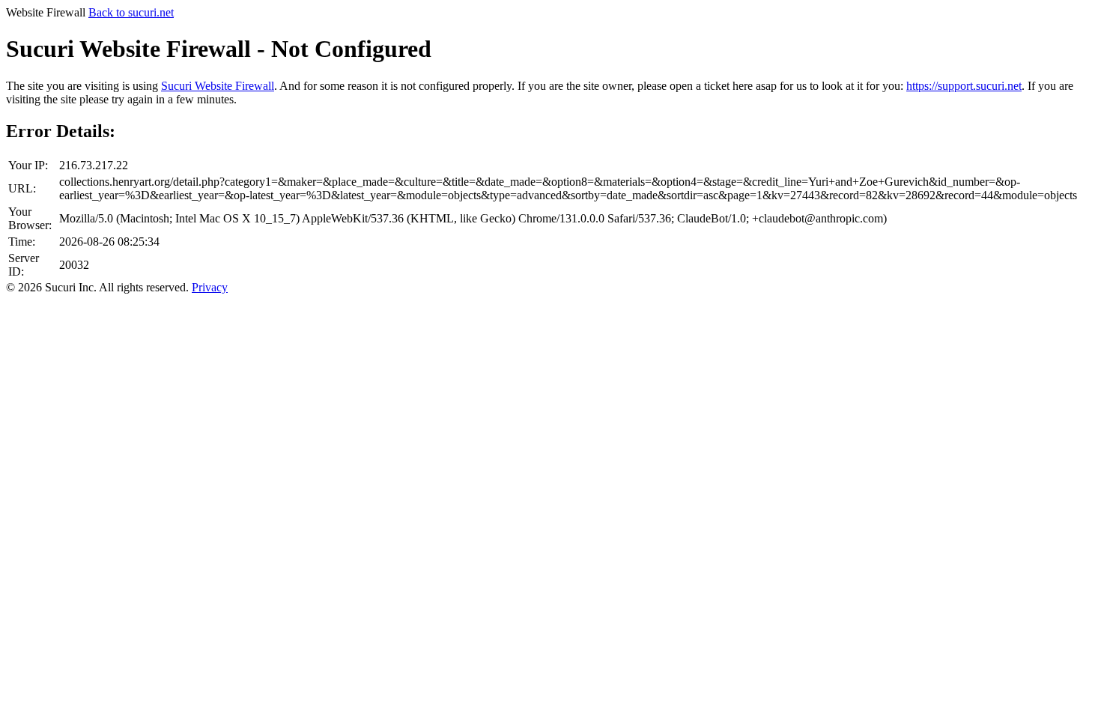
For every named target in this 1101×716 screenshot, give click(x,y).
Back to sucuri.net (131, 12)
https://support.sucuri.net (964, 85)
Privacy (210, 287)
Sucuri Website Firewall (217, 85)
